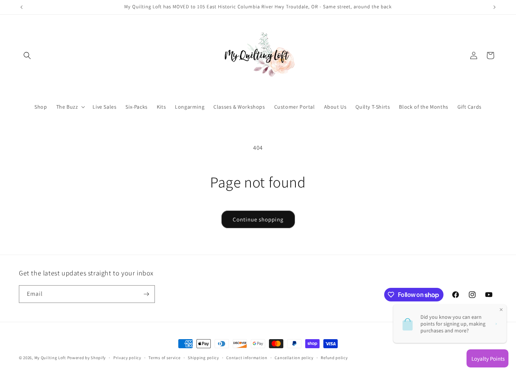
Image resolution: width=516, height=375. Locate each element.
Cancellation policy (294, 357)
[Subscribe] (146, 294)
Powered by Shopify (86, 357)
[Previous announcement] (21, 7)
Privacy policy (127, 357)
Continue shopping (258, 219)
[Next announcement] (494, 7)
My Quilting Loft (50, 357)
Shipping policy (203, 357)
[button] (27, 55)
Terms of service (164, 357)
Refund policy (334, 357)
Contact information (246, 357)
